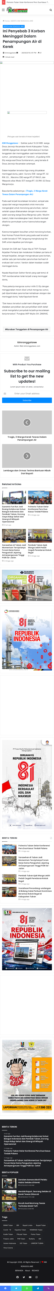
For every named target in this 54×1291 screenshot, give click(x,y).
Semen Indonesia (9, 1243)
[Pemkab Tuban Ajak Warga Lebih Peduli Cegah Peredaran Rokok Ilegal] (40, 536)
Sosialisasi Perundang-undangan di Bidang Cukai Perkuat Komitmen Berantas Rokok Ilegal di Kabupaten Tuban (35, 892)
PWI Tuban (21, 1239)
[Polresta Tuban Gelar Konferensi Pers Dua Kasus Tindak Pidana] (40, 497)
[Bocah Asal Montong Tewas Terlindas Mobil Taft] (9, 1207)
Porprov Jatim (8, 1239)
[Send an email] (17, 53)
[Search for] (50, 11)
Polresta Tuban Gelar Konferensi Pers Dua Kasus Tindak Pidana (38, 509)
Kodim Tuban (8, 1234)
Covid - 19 (7, 1230)
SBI (40, 1239)
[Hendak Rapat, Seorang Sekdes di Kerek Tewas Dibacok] (9, 1195)
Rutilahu (32, 1239)
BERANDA (19, 1270)
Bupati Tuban (41, 1225)
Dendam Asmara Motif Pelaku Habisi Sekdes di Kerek (32, 1181)
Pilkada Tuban (22, 1234)
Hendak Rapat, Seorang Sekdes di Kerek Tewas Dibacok (34, 1193)
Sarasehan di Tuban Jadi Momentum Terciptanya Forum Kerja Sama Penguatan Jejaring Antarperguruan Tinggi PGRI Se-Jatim (14, 551)
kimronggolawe (10, 53)
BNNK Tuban (8, 1225)
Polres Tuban (35, 1234)
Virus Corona (8, 1248)
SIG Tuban (23, 1243)
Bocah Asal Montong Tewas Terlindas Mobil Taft (31, 1204)
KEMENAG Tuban (36, 1230)
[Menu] (3, 11)
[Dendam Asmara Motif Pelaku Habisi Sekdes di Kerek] (9, 1183)
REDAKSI (35, 1270)
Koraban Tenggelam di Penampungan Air (27, 329)
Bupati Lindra (27, 1225)
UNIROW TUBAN (37, 1243)
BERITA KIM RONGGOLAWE (22, 21)
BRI (18, 1225)
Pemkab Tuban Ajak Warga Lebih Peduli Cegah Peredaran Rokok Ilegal (39, 549)
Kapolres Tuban (20, 1230)
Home (7, 21)
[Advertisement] (27, 705)
